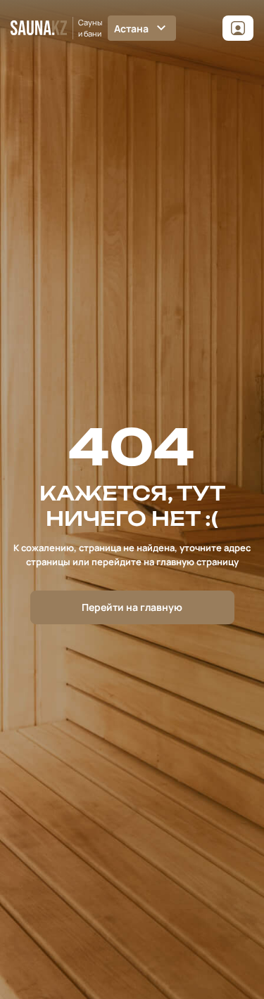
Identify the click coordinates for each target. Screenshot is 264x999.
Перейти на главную (132, 607)
